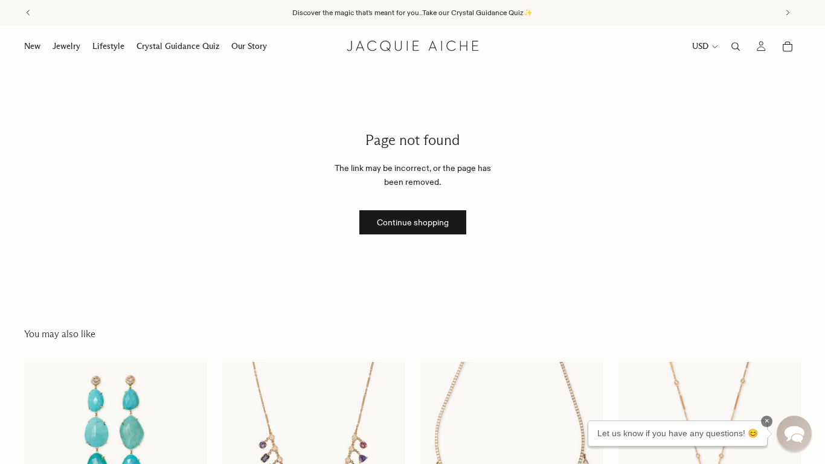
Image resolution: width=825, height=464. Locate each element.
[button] (794, 433)
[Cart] (787, 46)
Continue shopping (413, 222)
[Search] (735, 46)
